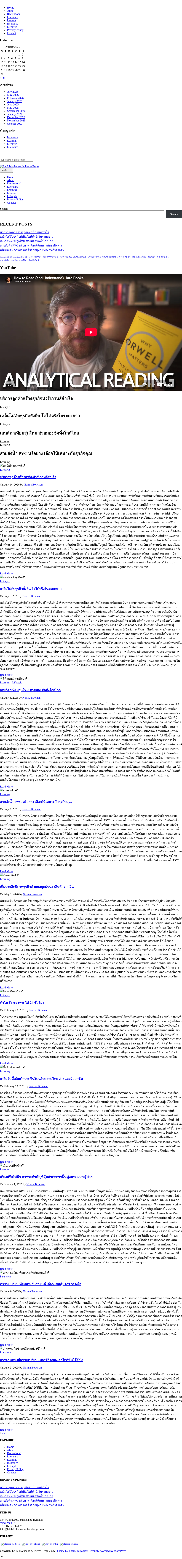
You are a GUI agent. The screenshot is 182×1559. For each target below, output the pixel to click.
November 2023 (16, 120)
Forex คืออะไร (6, 257)
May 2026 (13, 94)
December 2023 (16, 117)
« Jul (2, 77)
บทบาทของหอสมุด (110, 257)
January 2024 (14, 114)
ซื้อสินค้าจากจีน (49, 257)
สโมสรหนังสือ (162, 257)
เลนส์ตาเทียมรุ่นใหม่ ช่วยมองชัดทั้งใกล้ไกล (26, 241)
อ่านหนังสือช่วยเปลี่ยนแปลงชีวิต (13, 260)
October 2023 (15, 123)
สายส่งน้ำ (151, 257)
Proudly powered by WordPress (108, 1550)
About (10, 10)
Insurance (12, 23)
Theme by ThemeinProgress (72, 1550)
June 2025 (13, 104)
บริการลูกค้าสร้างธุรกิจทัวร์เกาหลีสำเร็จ (24, 232)
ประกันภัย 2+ (124, 257)
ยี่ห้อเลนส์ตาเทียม (139, 257)
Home (10, 7)
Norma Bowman (33, 484)
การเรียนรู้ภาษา (34, 257)
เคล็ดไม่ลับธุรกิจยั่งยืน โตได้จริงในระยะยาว (26, 236)
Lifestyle (12, 26)
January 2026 (14, 101)
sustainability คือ (20, 257)
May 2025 (13, 107)
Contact (11, 33)
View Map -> (7, 1522)
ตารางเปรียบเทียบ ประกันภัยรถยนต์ (71, 257)
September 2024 (16, 110)
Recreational (14, 13)
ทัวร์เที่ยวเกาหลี (94, 257)
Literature (12, 17)
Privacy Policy (15, 29)
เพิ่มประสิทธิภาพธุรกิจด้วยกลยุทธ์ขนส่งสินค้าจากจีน (32, 249)
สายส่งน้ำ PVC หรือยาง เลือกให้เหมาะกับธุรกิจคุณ (31, 245)
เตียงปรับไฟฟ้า (34, 260)
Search (4, 208)
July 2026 (12, 91)
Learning (12, 20)
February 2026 (15, 98)
